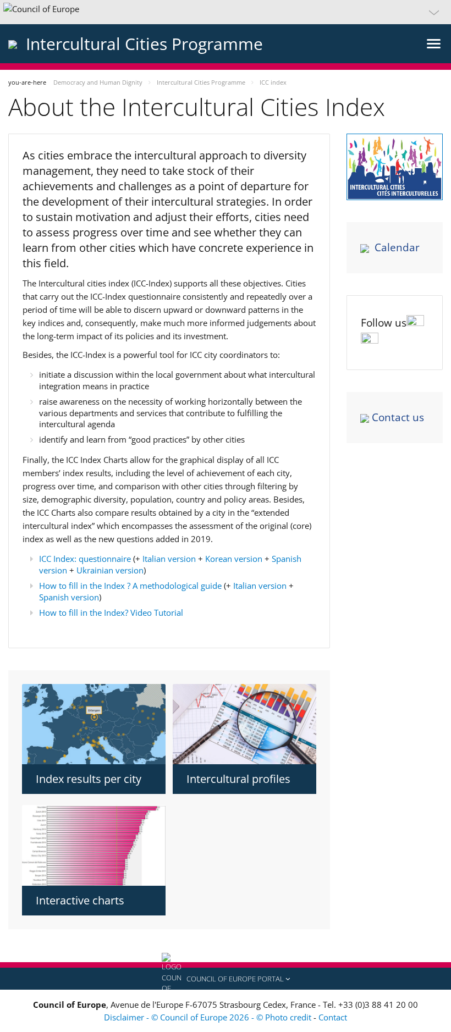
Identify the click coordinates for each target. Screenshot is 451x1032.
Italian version (169, 558)
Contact (332, 1017)
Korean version (233, 558)
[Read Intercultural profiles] (244, 724)
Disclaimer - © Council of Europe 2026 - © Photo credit (209, 1017)
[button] (225, 12)
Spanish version (69, 597)
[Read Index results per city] (94, 724)
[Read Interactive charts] (94, 845)
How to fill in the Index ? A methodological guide (130, 585)
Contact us (398, 417)
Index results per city (88, 778)
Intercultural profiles (238, 778)
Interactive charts (80, 900)
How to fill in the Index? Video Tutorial (111, 612)
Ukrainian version (110, 570)
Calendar (397, 247)
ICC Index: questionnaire (85, 558)
